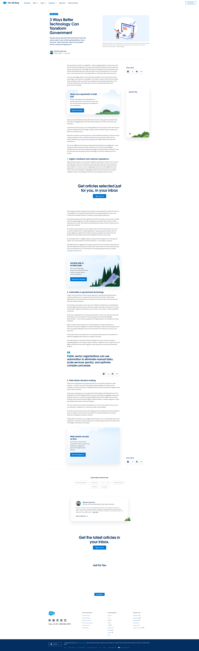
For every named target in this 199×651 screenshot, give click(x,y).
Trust (109, 625)
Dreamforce (135, 620)
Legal (109, 635)
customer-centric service (74, 250)
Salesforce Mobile (137, 615)
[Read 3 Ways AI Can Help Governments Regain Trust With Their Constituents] (112, 584)
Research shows (100, 231)
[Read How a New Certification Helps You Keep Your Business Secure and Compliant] (86, 584)
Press (109, 618)
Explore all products (86, 620)
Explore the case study (78, 279)
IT (102, 482)
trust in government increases (86, 139)
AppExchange (136, 618)
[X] (53, 621)
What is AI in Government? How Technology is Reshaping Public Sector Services (137, 594)
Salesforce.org (111, 627)
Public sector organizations (75, 393)
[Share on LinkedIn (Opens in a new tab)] (128, 71)
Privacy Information (81, 647)
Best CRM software (86, 618)
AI (108, 482)
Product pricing (85, 627)
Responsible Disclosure (92, 647)
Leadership (104, 486)
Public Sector (54, 14)
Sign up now (99, 196)
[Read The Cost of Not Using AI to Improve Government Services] (60, 584)
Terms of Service (71, 647)
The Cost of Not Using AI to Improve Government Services (60, 593)
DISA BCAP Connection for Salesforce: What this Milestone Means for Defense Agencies (137, 113)
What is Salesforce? (86, 615)
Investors (109, 632)
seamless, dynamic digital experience (98, 215)
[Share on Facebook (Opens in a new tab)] (136, 71)
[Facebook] (50, 621)
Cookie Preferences (112, 647)
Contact (104, 647)
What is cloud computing (87, 623)
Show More (99, 594)
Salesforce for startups (138, 627)
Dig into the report (77, 110)
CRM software (136, 623)
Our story (110, 615)
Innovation (94, 486)
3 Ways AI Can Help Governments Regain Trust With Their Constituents (112, 593)
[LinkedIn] (57, 621)
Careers (109, 623)
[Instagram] (61, 621)
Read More (95, 512)
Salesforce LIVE (136, 625)
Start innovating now (78, 454)
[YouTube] (65, 621)
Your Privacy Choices (125, 647)
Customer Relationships (81, 482)
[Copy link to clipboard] (141, 71)
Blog (109, 620)
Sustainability (110, 630)
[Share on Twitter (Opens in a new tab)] (132, 71)
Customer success (86, 625)
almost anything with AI (74, 69)
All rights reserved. (82, 642)
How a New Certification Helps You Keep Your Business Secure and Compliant (86, 594)
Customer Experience (118, 482)
